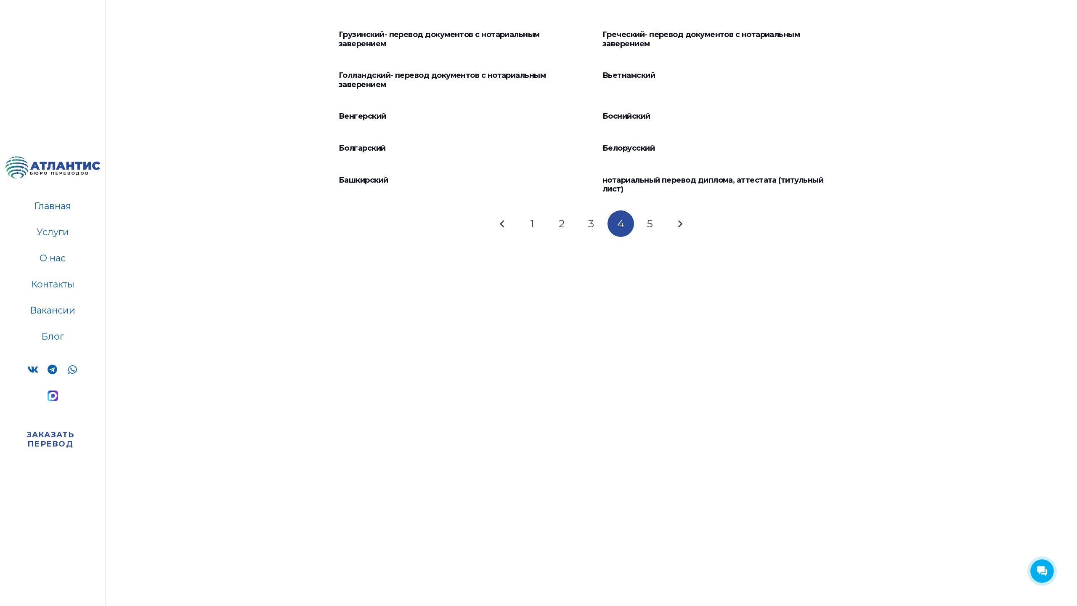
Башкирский (363, 180)
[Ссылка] (53, 396)
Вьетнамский (628, 75)
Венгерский (362, 116)
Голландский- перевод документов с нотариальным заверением (442, 80)
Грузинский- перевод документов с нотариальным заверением (439, 39)
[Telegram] (53, 370)
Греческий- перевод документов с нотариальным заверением (701, 39)
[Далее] (679, 223)
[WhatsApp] (72, 370)
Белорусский (628, 148)
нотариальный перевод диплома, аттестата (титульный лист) (712, 184)
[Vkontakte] (33, 370)
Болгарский (363, 148)
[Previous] (502, 223)
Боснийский (626, 116)
